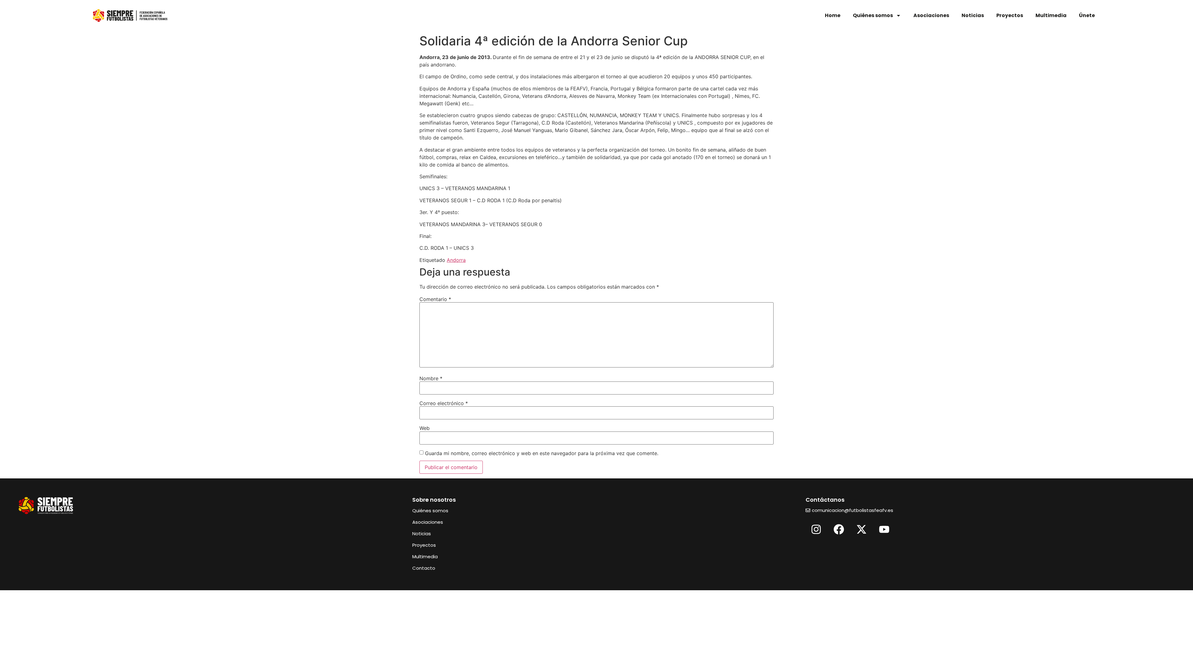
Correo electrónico (443, 403)
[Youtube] (884, 529)
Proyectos (1009, 15)
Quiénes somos (873, 15)
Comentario (435, 299)
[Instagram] (816, 529)
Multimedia (1051, 15)
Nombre (430, 378)
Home (832, 15)
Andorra (456, 260)
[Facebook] (838, 529)
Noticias (973, 15)
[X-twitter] (861, 529)
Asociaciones (931, 15)
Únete (1087, 15)
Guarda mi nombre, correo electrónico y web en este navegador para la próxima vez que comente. (541, 453)
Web (424, 428)
